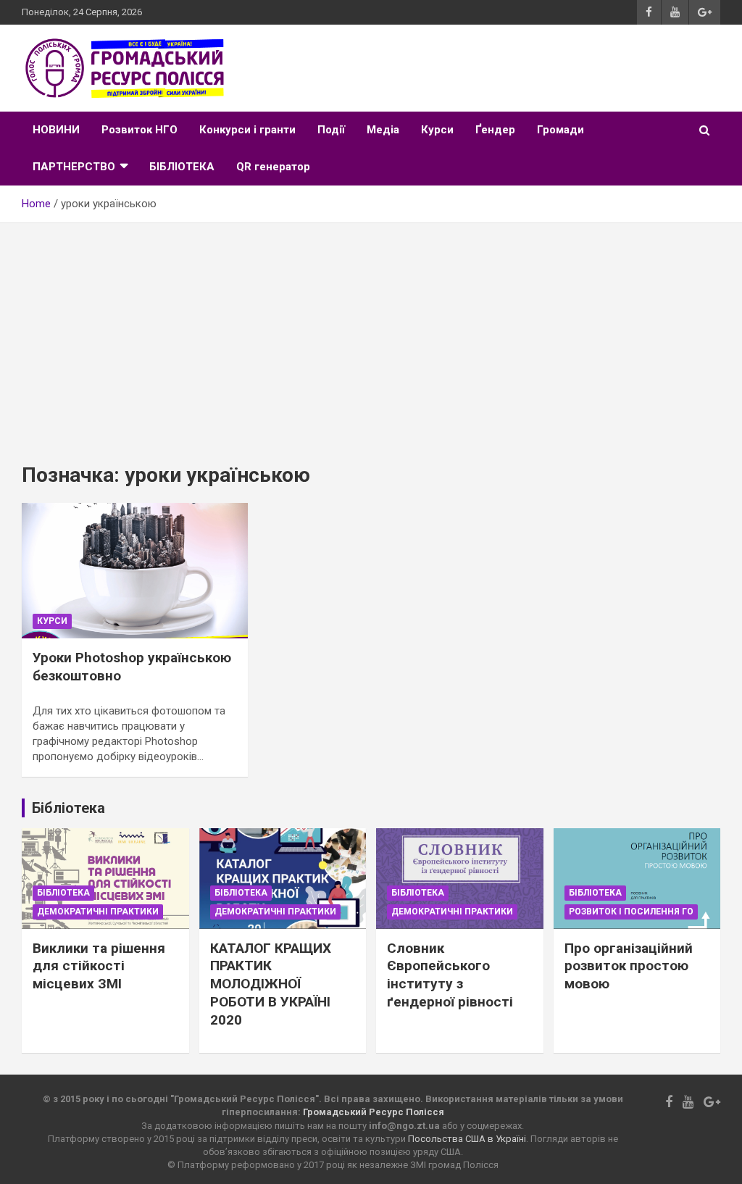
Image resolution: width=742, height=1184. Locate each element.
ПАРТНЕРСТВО (74, 166)
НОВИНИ (56, 129)
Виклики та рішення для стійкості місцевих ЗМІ (99, 966)
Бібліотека (63, 893)
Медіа (383, 129)
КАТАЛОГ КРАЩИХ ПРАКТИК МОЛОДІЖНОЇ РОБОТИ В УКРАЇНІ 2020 (270, 984)
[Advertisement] (371, 331)
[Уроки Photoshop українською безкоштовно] (135, 570)
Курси (437, 129)
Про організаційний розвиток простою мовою (628, 966)
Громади (560, 129)
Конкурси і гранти (247, 129)
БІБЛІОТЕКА (181, 166)
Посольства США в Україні (467, 1138)
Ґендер (495, 129)
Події (331, 129)
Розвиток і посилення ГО (631, 911)
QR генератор (273, 166)
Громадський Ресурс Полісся (373, 1111)
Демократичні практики (98, 911)
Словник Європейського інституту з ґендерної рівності (450, 975)
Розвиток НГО (139, 129)
